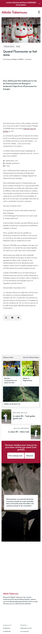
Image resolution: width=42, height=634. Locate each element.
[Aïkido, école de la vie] (21, 396)
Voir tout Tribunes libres (31, 357)
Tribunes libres (9, 46)
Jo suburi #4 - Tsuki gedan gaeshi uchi (24, 417)
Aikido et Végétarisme (27, 379)
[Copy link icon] (18, 318)
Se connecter (24, 631)
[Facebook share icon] (12, 318)
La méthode (7, 631)
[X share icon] (6, 318)
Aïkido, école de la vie (12, 404)
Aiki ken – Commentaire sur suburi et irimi (10, 380)
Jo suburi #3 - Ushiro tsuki (18, 431)
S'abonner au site (26, 628)
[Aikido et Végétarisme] (30, 373)
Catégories (6, 628)
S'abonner (29, 455)
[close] (39, 3)
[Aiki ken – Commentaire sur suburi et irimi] (11, 373)
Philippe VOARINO (18, 59)
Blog (18, 46)
